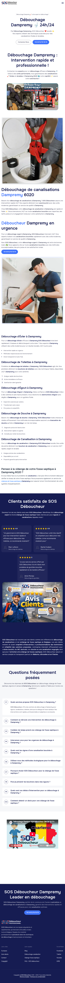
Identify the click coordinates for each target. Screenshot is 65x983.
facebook (60, 951)
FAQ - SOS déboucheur (32, 961)
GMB (58, 961)
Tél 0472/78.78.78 (41, 42)
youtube (59, 958)
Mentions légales (24, 976)
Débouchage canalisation (32, 954)
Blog (26, 951)
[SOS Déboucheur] (9, 2)
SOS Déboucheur (26, 975)
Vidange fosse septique (32, 958)
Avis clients (4, 954)
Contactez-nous (23, 42)
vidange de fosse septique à (15, 481)
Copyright (4, 961)
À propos (4, 951)
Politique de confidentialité (37, 976)
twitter (59, 954)
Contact (4, 958)
